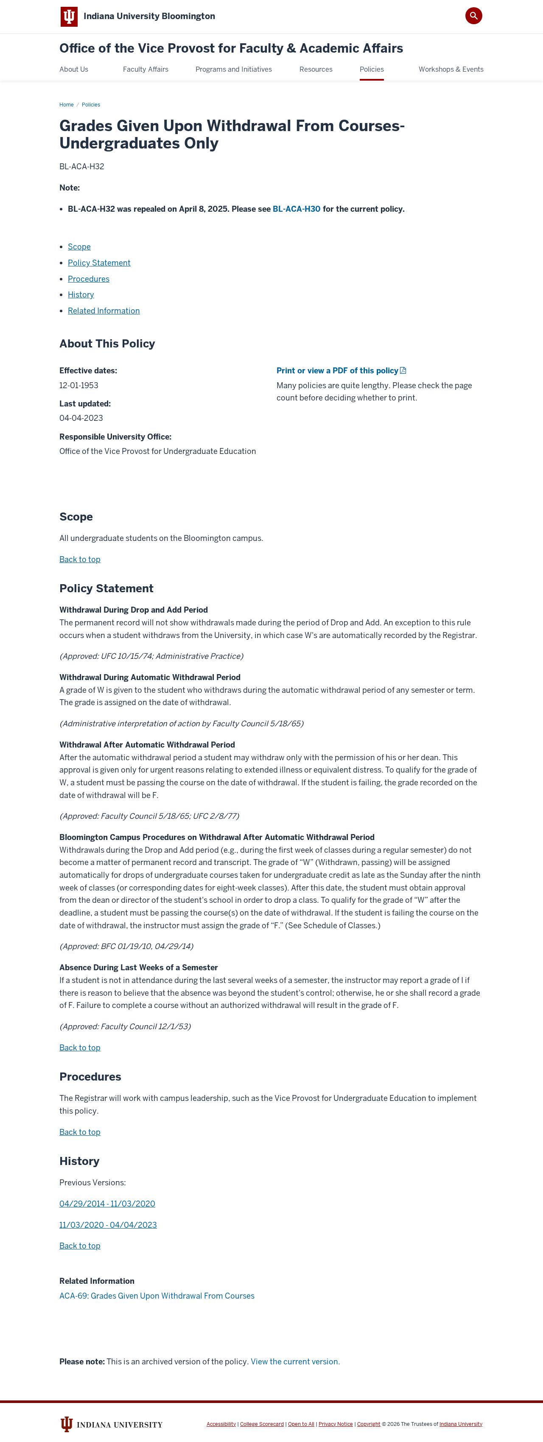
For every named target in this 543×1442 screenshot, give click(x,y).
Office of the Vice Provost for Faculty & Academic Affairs (231, 49)
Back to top (80, 559)
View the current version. (295, 1361)
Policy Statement (99, 263)
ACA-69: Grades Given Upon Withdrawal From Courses (157, 1296)
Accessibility (221, 1424)
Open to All (301, 1424)
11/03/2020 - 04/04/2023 (108, 1225)
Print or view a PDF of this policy (337, 370)
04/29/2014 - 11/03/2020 (107, 1204)
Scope (79, 247)
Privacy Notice (336, 1424)
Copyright (369, 1424)
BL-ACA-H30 (297, 209)
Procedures (88, 279)
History (81, 295)
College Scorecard (262, 1424)
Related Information (104, 311)
